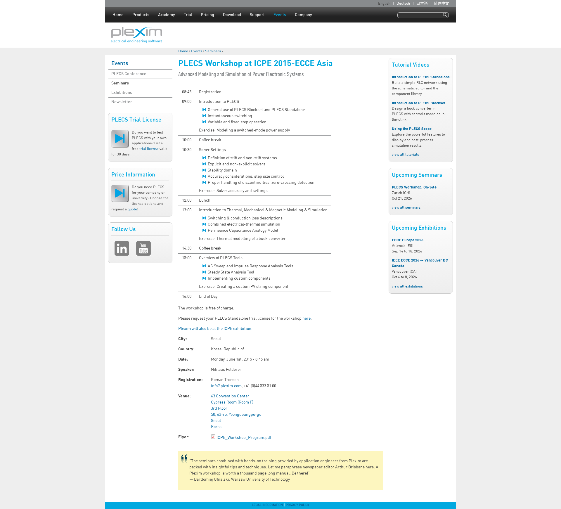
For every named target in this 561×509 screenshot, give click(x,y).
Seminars (213, 51)
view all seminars (406, 208)
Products (140, 15)
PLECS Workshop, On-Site (414, 187)
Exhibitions (121, 93)
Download (232, 15)
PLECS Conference (128, 74)
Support (257, 15)
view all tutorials (405, 155)
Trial (188, 15)
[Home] (136, 35)
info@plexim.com (226, 386)
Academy (166, 15)
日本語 (422, 4)
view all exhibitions (407, 286)
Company (303, 15)
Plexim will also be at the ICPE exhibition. (215, 329)
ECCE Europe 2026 (407, 240)
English (384, 4)
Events (279, 15)
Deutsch (403, 4)
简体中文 (441, 4)
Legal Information (267, 505)
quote (132, 209)
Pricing (207, 15)
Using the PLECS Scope (412, 129)
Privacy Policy (297, 505)
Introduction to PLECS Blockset (419, 103)
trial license (149, 149)
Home (118, 15)
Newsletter (121, 102)
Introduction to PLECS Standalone (421, 77)
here (306, 318)
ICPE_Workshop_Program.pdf (244, 438)
